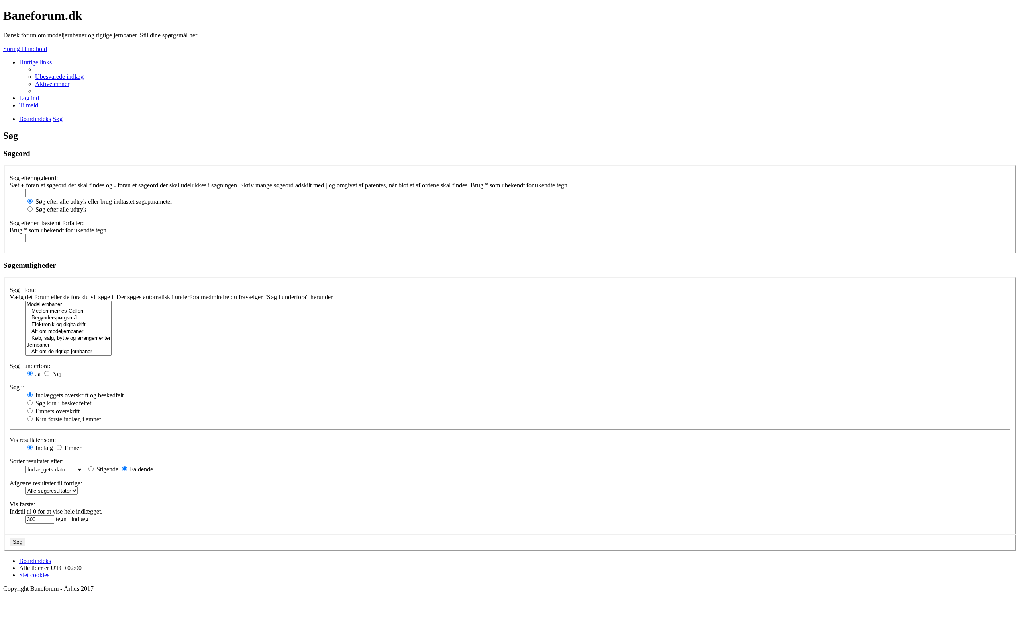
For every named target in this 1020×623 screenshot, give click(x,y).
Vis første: (22, 504)
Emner (72, 447)
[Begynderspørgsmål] (68, 318)
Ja (37, 373)
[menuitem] (59, 76)
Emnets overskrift (57, 411)
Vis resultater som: (33, 439)
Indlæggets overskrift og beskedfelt (79, 395)
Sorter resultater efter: (36, 461)
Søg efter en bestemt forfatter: (47, 223)
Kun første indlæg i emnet (67, 419)
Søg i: (17, 387)
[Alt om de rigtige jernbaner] (68, 351)
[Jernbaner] (68, 345)
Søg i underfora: (30, 365)
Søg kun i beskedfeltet (62, 403)
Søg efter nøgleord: (34, 178)
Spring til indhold (25, 48)
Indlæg (43, 447)
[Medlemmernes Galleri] (68, 311)
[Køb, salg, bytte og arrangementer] (68, 338)
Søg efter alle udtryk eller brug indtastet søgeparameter (103, 201)
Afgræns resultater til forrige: (46, 483)
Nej (56, 373)
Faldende (140, 469)
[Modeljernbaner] (68, 304)
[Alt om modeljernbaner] (68, 331)
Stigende (106, 469)
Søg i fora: (23, 289)
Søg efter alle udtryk (60, 209)
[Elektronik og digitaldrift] (68, 324)
